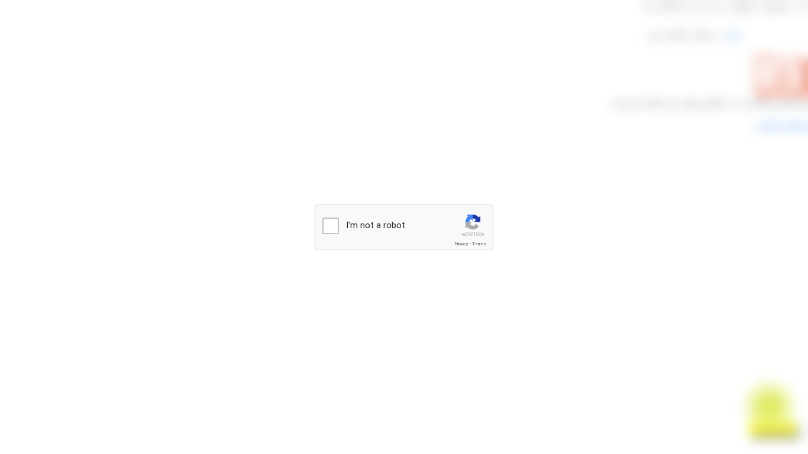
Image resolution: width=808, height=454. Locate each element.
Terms (479, 244)
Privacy (461, 244)
